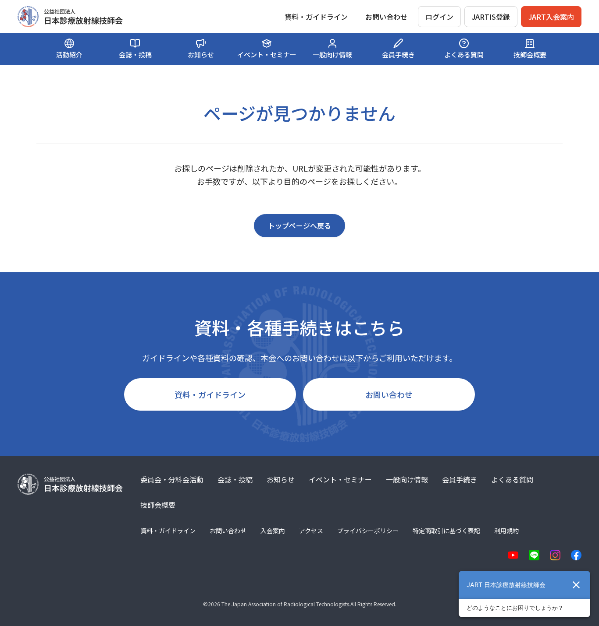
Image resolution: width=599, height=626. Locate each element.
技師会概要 (157, 504)
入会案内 (272, 530)
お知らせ (281, 479)
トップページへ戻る (299, 225)
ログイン (439, 16)
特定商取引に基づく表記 (446, 530)
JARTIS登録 (491, 16)
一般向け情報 (407, 479)
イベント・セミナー (340, 479)
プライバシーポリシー (368, 530)
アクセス (311, 530)
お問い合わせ (386, 16)
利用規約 (506, 530)
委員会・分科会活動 (171, 479)
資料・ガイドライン (210, 394)
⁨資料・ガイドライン (316, 16)
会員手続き (459, 479)
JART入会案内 (551, 16)
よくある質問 (512, 479)
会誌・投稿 (235, 479)
